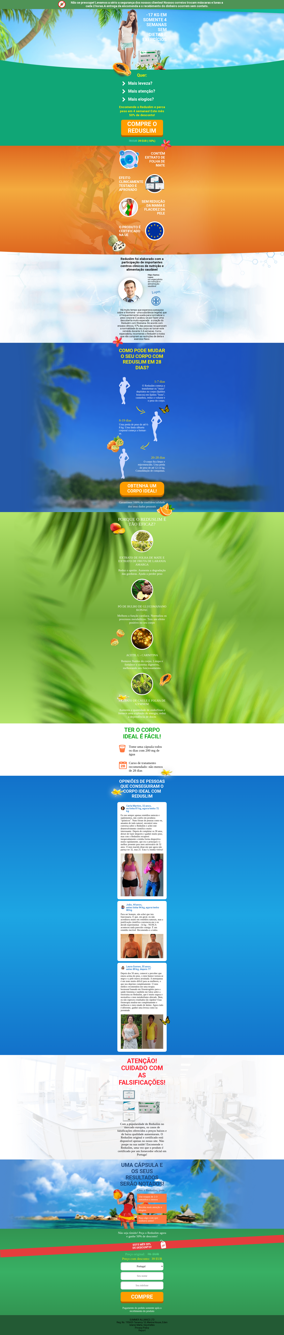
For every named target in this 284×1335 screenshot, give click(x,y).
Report (142, 1330)
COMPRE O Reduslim (142, 127)
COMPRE (142, 1297)
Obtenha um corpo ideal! (142, 488)
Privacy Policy (142, 1327)
